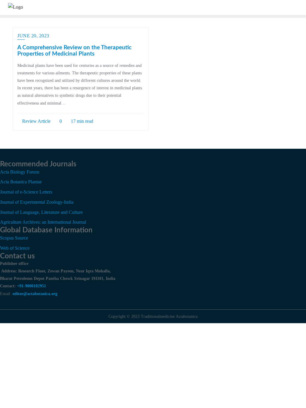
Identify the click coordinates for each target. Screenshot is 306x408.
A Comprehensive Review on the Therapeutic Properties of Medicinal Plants (74, 51)
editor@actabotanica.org (35, 294)
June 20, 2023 (33, 35)
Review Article (36, 121)
